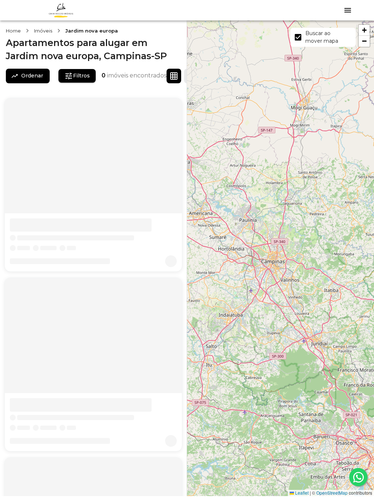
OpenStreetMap (332, 493)
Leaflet (301, 493)
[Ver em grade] (174, 76)
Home (13, 31)
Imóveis (43, 31)
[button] (364, 30)
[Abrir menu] (347, 10)
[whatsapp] (358, 477)
